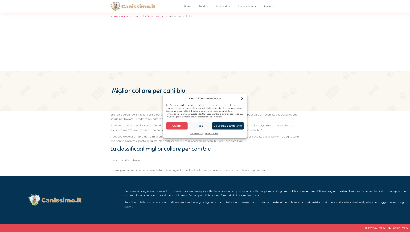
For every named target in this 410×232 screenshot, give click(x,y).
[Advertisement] (205, 46)
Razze (267, 6)
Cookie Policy (196, 133)
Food (202, 6)
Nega (200, 125)
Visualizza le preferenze (228, 125)
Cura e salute (245, 6)
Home (187, 6)
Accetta (176, 125)
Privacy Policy (211, 133)
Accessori (221, 6)
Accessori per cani (132, 16)
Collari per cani (156, 16)
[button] (242, 98)
